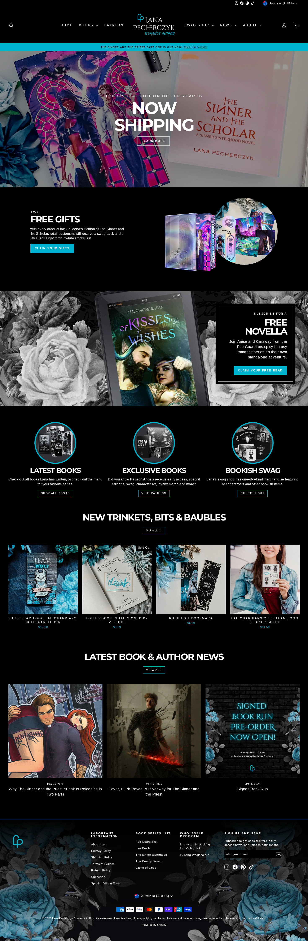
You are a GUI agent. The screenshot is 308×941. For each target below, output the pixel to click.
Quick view (43, 609)
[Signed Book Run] (253, 731)
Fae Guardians (146, 841)
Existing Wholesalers (194, 855)
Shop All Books (55, 493)
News (227, 25)
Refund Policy (100, 870)
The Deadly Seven (148, 861)
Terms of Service (103, 864)
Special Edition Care (105, 883)
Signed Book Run (252, 789)
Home (67, 25)
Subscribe (98, 877)
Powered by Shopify (154, 924)
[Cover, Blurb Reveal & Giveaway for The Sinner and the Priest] (154, 731)
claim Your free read (260, 370)
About (251, 25)
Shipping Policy (102, 857)
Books (87, 25)
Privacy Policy (101, 851)
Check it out (252, 493)
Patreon (114, 25)
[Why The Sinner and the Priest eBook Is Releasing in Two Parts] (55, 731)
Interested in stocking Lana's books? (195, 846)
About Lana (99, 844)
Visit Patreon (153, 493)
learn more (153, 141)
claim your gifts (52, 248)
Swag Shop (197, 25)
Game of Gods (146, 867)
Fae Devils (143, 848)
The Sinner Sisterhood (151, 854)
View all (154, 530)
